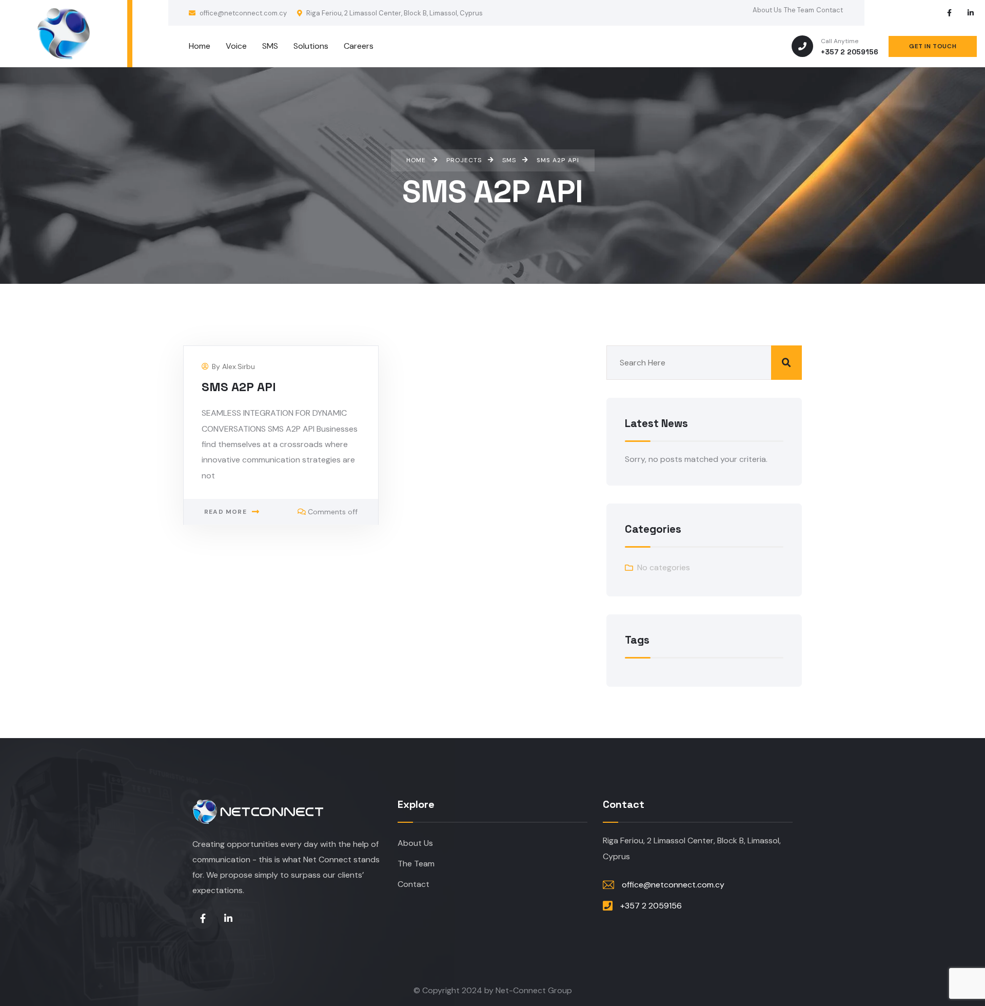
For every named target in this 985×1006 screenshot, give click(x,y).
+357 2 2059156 (849, 51)
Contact (829, 10)
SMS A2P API (239, 387)
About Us (767, 10)
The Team (799, 10)
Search (786, 362)
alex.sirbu (238, 366)
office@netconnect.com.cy (242, 13)
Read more (225, 512)
